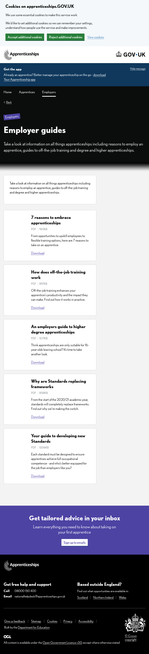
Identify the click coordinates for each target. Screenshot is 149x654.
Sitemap (36, 621)
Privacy (67, 621)
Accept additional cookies (25, 37)
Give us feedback (14, 621)
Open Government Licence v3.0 (62, 642)
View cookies (95, 37)
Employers (49, 92)
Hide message (137, 68)
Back (9, 102)
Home (8, 92)
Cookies (52, 621)
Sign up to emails (75, 542)
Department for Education (34, 627)
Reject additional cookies (65, 37)
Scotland (82, 597)
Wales (122, 597)
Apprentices (27, 92)
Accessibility (85, 621)
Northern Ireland (103, 597)
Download (37, 253)
